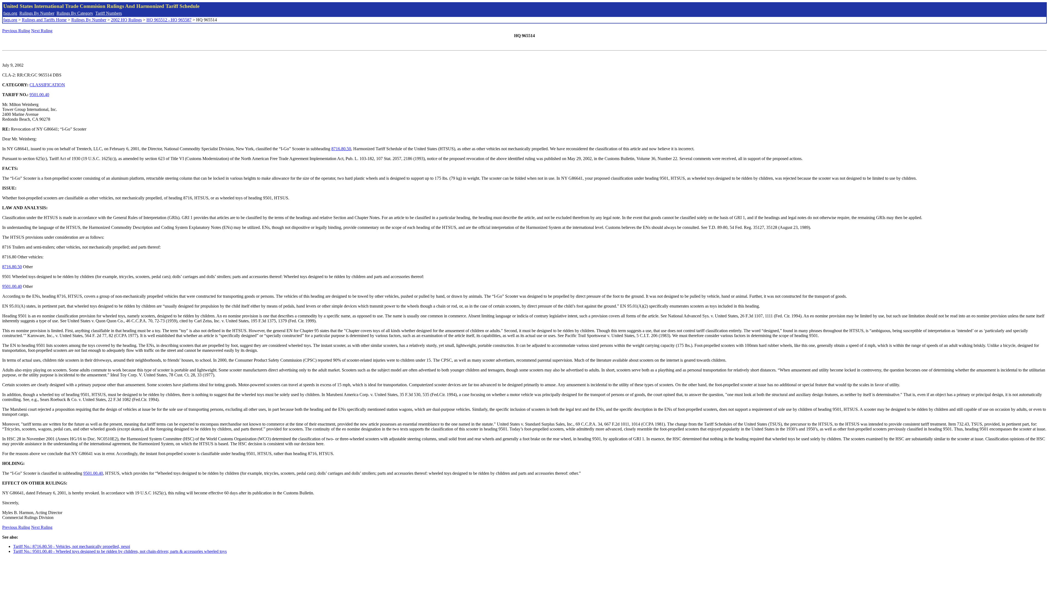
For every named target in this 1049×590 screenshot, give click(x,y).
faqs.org (10, 13)
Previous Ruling (16, 30)
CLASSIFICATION (47, 84)
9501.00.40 (39, 94)
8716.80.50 (341, 148)
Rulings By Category (75, 13)
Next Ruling (41, 30)
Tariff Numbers (108, 13)
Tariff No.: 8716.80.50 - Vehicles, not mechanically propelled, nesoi (71, 546)
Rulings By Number (36, 13)
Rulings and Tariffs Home (44, 19)
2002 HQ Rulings (126, 19)
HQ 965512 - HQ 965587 (168, 19)
